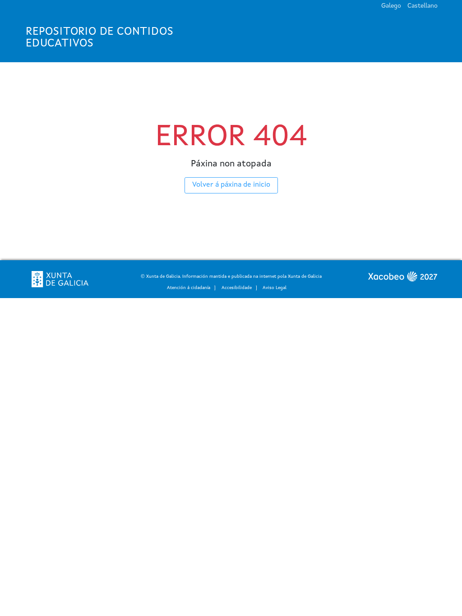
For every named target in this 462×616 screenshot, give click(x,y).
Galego (391, 6)
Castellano (422, 6)
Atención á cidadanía (188, 287)
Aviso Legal (274, 287)
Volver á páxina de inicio (231, 184)
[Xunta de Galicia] (60, 279)
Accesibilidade (237, 287)
